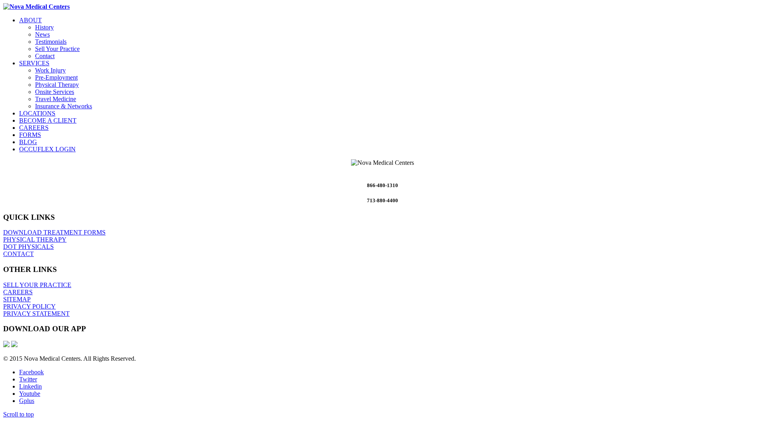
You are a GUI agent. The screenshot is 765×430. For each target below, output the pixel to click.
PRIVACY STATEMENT (36, 313)
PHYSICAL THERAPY (35, 239)
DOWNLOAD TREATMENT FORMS (54, 232)
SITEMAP (17, 299)
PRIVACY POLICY (29, 306)
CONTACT (18, 253)
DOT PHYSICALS (28, 246)
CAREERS (18, 292)
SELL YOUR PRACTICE (37, 284)
